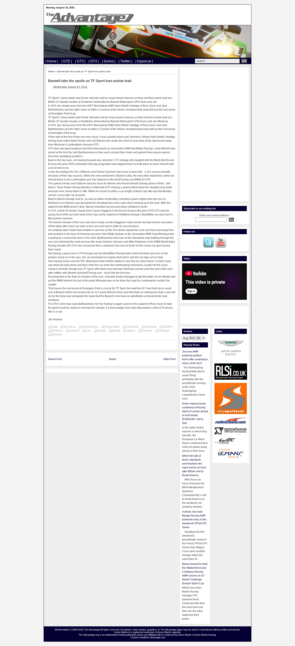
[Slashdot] (162, 330)
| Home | (51, 61)
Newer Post (55, 359)
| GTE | (66, 61)
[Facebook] (149, 326)
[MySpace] (55, 330)
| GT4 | (94, 61)
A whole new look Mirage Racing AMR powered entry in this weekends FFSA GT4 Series (194, 519)
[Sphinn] (129, 330)
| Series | (108, 61)
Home (51, 71)
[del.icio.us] (68, 326)
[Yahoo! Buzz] (111, 326)
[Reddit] (114, 330)
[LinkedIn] (72, 330)
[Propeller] (145, 330)
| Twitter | (125, 61)
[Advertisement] (214, 134)
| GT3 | (80, 61)
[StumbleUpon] (88, 326)
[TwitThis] (166, 326)
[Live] (86, 330)
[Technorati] (130, 326)
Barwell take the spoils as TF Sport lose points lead (90, 81)
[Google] (100, 330)
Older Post (169, 359)
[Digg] (52, 326)
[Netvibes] (55, 334)
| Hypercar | (144, 61)
